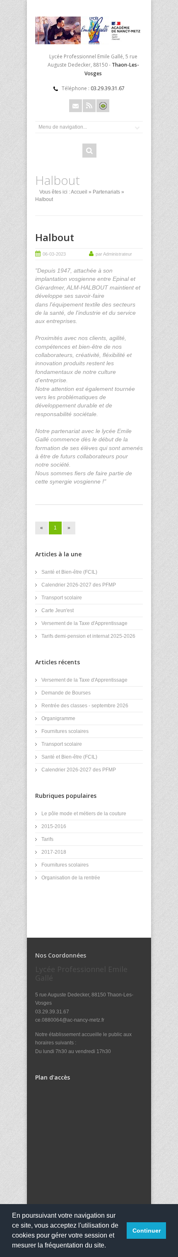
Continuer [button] (146, 1230)
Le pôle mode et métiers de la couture (83, 813)
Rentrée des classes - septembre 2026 (84, 706)
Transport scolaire (61, 598)
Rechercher (89, 151)
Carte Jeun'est (57, 610)
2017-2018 (53, 852)
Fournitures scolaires (65, 731)
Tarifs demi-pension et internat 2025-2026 (88, 636)
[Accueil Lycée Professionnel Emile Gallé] (89, 42)
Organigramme (58, 718)
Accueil (79, 192)
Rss (89, 105)
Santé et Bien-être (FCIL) (69, 572)
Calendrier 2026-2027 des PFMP (78, 585)
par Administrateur (114, 253)
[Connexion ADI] (102, 105)
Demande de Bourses (66, 693)
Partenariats (106, 192)
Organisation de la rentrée (70, 878)
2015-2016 (53, 826)
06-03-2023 (54, 253)
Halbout (54, 237)
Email (75, 105)
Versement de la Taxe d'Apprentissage (84, 623)
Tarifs (47, 839)
